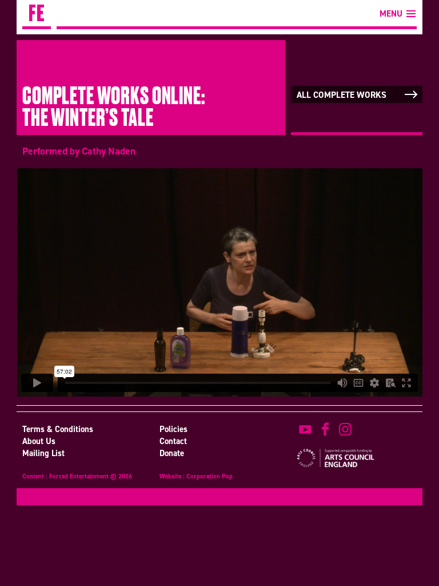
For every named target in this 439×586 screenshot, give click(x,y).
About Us (38, 441)
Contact (173, 441)
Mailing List (43, 453)
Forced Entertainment (36, 14)
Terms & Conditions (57, 429)
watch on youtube (305, 429)
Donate (171, 453)
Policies (173, 429)
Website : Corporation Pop (196, 477)
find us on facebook (325, 429)
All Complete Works (341, 95)
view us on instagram (345, 429)
